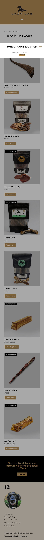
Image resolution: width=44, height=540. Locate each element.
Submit (22, 54)
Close (40, 47)
